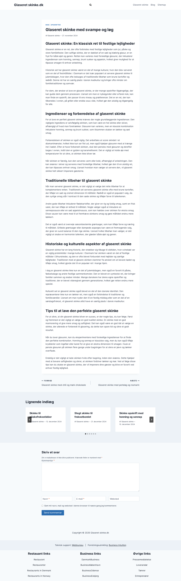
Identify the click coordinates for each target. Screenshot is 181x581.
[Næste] (151, 420)
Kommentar (48, 460)
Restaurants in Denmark (39, 570)
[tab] (85, 433)
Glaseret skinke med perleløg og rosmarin (118, 383)
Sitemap (162, 5)
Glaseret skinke (140, 5)
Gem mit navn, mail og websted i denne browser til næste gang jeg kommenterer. (80, 506)
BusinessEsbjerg (90, 576)
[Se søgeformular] (90, 5)
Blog (153, 5)
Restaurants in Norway (39, 576)
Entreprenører (142, 576)
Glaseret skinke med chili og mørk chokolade (64, 383)
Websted (114, 499)
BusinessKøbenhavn (90, 565)
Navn (46, 499)
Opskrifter (56, 25)
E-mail (80, 499)
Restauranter (39, 565)
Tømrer (141, 570)
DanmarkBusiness (90, 559)
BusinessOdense (90, 570)
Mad (47, 25)
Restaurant (39, 559)
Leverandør (142, 565)
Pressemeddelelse (142, 559)
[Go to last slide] (30, 420)
